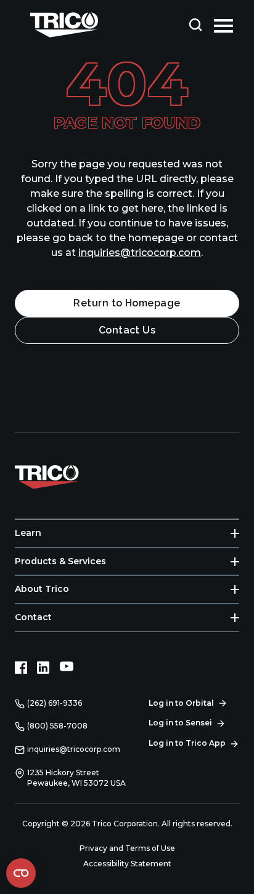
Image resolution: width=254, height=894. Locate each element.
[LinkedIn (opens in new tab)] (43, 667)
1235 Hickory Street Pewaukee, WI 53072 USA (76, 778)
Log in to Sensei (180, 722)
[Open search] (195, 24)
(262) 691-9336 (54, 703)
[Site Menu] (223, 24)
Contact (33, 617)
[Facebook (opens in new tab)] (21, 667)
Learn (28, 532)
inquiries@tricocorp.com (139, 252)
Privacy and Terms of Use (127, 848)
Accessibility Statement (127, 863)
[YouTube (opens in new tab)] (66, 667)
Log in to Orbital (181, 703)
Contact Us (127, 330)
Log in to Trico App (187, 743)
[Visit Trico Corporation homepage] (64, 475)
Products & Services (60, 561)
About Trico (42, 588)
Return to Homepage (127, 303)
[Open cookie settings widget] (21, 873)
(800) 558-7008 (57, 725)
